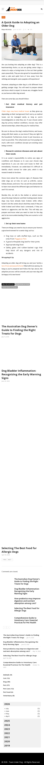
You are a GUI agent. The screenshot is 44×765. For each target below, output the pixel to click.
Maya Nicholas (7, 29)
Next (9, 559)
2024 (7, 724)
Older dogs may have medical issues (15, 111)
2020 (7, 741)
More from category (9, 287)
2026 (7, 704)
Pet (4, 685)
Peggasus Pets (20, 239)
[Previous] (4, 627)
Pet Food (6, 692)
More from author (22, 284)
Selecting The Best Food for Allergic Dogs (26, 609)
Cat (4, 678)
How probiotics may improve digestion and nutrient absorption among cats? (27, 600)
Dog (3, 17)
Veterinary (7, 696)
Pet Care (6, 689)
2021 (7, 737)
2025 (7, 720)
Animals (6, 675)
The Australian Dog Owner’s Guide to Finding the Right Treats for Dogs (19, 330)
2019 (7, 745)
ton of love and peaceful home (12, 266)
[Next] (8, 627)
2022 (7, 733)
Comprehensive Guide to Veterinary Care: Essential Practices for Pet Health (26, 620)
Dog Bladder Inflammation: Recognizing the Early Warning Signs (21, 374)
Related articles (8, 284)
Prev (4, 559)
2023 (7, 729)
